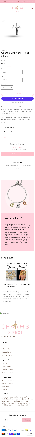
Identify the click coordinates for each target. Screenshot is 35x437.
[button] (17, 127)
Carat (2, 76)
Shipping (9, 66)
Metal (2, 68)
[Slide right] (21, 47)
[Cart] (31, 8)
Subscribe (27, 420)
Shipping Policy (6, 352)
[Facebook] (2, 336)
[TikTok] (8, 336)
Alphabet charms (7, 363)
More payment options (17, 102)
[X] (14, 336)
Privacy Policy (6, 346)
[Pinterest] (11, 336)
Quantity (3, 84)
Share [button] (5, 137)
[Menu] (5, 8)
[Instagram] (5, 336)
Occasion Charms (7, 373)
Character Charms (7, 369)
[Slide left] (14, 47)
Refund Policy (6, 349)
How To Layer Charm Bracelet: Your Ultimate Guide (16, 285)
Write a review (17, 154)
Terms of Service (7, 355)
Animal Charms (6, 366)
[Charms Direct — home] (17, 8)
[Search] (28, 8)
